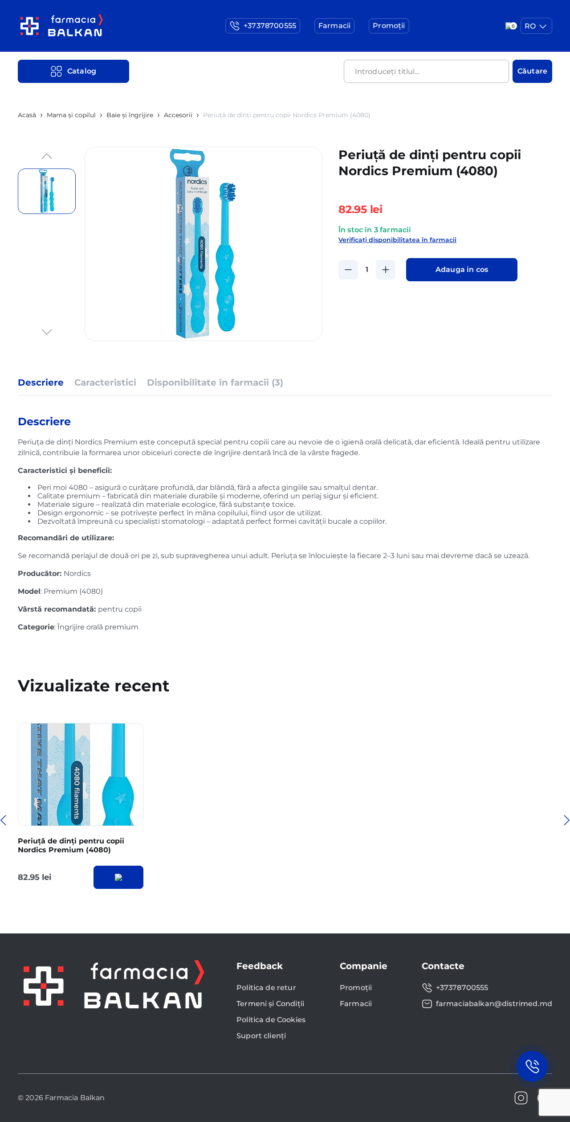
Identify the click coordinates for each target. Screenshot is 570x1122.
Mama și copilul (71, 115)
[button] (46, 156)
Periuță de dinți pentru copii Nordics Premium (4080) (71, 846)
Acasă (27, 115)
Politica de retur (266, 987)
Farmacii (356, 1003)
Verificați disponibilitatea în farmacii (397, 240)
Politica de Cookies (270, 1019)
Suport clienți (261, 1036)
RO (530, 26)
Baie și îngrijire (129, 115)
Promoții (356, 987)
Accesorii (178, 115)
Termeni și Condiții (270, 1003)
